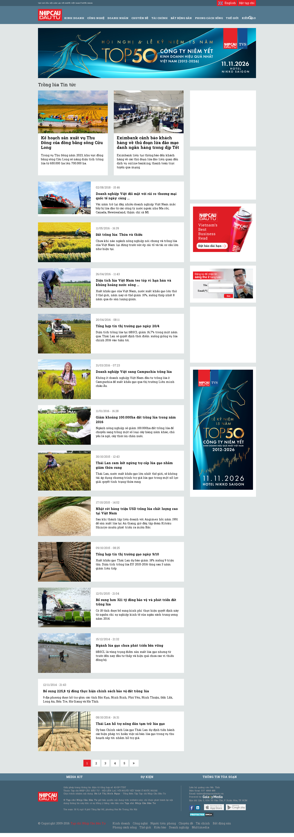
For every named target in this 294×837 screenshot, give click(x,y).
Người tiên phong (163, 823)
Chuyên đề (139, 18)
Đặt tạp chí (247, 3)
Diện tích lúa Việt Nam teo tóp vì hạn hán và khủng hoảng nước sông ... (133, 282)
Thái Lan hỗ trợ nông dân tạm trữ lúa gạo (130, 724)
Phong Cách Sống (209, 18)
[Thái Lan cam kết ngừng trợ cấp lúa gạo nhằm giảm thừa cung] (64, 470)
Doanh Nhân (117, 18)
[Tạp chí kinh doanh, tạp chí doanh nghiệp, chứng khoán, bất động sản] (50, 14)
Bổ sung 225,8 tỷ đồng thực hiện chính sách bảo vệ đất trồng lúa (96, 691)
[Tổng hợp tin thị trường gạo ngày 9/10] (64, 562)
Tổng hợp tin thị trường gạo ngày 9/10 (127, 554)
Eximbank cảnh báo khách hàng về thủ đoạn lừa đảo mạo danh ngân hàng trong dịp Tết (148, 142)
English (229, 3)
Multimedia (200, 827)
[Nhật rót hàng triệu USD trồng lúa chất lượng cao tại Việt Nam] (64, 516)
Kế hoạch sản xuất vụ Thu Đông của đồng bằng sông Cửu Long (72, 142)
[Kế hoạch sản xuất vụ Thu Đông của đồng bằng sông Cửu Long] (73, 111)
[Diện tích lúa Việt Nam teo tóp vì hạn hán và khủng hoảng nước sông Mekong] (64, 288)
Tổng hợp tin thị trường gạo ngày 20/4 (127, 326)
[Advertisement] (223, 335)
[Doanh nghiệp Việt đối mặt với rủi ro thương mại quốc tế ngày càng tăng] (64, 198)
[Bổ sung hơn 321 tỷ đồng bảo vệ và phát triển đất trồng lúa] (64, 607)
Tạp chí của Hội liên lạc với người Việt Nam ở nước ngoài (65, 3)
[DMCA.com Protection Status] (201, 814)
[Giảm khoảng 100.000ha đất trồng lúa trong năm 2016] (64, 425)
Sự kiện (147, 777)
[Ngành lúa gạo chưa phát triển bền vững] (64, 653)
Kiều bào (160, 827)
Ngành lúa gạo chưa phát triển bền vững (129, 645)
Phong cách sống (124, 827)
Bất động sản (181, 18)
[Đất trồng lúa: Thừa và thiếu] (64, 242)
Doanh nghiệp (179, 827)
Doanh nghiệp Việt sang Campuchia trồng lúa (134, 371)
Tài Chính (159, 18)
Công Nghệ (95, 18)
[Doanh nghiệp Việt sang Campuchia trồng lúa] (64, 379)
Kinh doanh (121, 823)
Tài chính (203, 823)
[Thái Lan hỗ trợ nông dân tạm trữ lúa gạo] (64, 731)
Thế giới (232, 18)
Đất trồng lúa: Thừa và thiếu (119, 234)
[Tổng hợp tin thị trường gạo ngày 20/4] (64, 333)
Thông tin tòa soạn (220, 777)
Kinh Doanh (74, 18)
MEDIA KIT (74, 777)
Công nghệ (140, 823)
